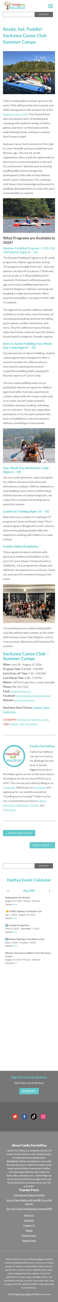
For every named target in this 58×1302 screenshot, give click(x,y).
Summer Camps (40, 719)
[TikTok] (34, 1117)
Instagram (40, 787)
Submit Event (29, 1240)
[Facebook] (24, 1117)
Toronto (34, 805)
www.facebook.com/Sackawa (33, 695)
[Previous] (8, 891)
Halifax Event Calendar (29, 879)
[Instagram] (43, 1117)
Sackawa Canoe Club (15, 114)
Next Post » (42, 845)
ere (15, 963)
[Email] (15, 1117)
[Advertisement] (29, 1029)
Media (29, 1230)
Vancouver (9, 809)
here (15, 904)
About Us (29, 1215)
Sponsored (24, 719)
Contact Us (29, 1225)
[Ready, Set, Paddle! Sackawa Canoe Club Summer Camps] (29, 72)
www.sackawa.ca (24, 700)
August (14, 724)
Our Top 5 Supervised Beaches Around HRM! (29, 1208)
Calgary (42, 800)
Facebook (9, 787)
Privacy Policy (29, 1235)
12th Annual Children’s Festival (29, 1195)
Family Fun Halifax (42, 746)
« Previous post (19, 833)
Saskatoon (22, 805)
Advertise (29, 1220)
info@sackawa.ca (20, 691)
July (21, 724)
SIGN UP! (29, 1091)
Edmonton (9, 805)
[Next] (50, 891)
